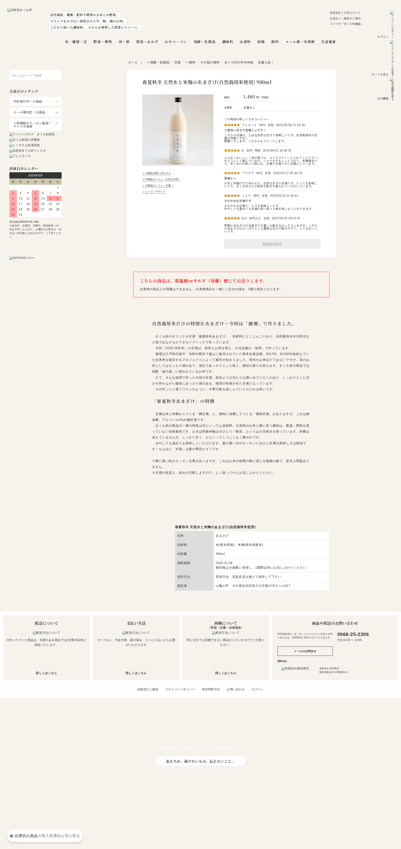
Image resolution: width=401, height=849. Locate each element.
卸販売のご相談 (147, 689)
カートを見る (380, 74)
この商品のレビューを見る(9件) (161, 179)
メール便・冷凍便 (300, 41)
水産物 (245, 41)
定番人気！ (266, 62)
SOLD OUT (272, 243)
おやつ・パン (176, 41)
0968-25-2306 (353, 634)
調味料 (227, 41)
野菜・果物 (103, 41)
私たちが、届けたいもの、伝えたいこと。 (200, 760)
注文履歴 (382, 98)
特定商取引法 (211, 689)
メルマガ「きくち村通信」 (346, 24)
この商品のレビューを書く (157, 185)
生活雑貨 (328, 41)
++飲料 (190, 62)
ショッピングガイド (154, 191)
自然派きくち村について (345, 13)
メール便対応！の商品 (29, 112)
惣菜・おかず (147, 41)
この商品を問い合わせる (156, 173)
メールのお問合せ (305, 651)
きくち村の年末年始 (238, 62)
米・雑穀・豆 (76, 41)
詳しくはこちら (46, 673)
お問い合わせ (236, 689)
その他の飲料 (210, 62)
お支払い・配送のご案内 (345, 18)
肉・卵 (124, 41)
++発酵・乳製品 (157, 62)
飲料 (275, 41)
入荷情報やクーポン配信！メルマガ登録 (32, 124)
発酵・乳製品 (205, 41)
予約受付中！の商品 (27, 101)
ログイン (382, 37)
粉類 (261, 41)
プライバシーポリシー (180, 689)
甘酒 (177, 62)
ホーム (133, 62)
